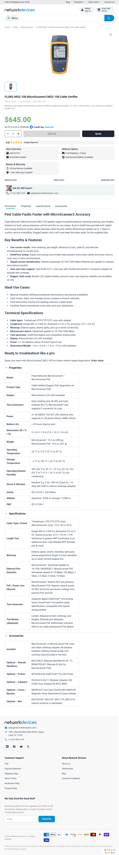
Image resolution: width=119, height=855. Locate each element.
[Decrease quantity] (7, 133)
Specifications (43, 206)
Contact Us (107, 2)
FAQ (6, 767)
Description (10, 206)
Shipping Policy (11, 180)
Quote (96, 133)
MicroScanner (27, 27)
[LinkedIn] (7, 750)
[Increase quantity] (18, 133)
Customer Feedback (70, 782)
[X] (28, 750)
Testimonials (66, 772)
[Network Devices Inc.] (40, 9)
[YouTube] (21, 750)
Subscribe (45, 822)
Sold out (51, 133)
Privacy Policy (11, 792)
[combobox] (67, 18)
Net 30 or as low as (29, 127)
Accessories (61, 206)
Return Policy (58, 180)
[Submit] (107, 18)
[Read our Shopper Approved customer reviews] (108, 851)
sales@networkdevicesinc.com (44, 193)
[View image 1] (11, 86)
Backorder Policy (105, 180)
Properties (26, 206)
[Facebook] (14, 750)
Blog (68, 2)
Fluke (15, 27)
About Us (65, 767)
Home (7, 27)
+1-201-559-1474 (17, 193)
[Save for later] (108, 34)
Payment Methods (13, 772)
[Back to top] (6, 371)
